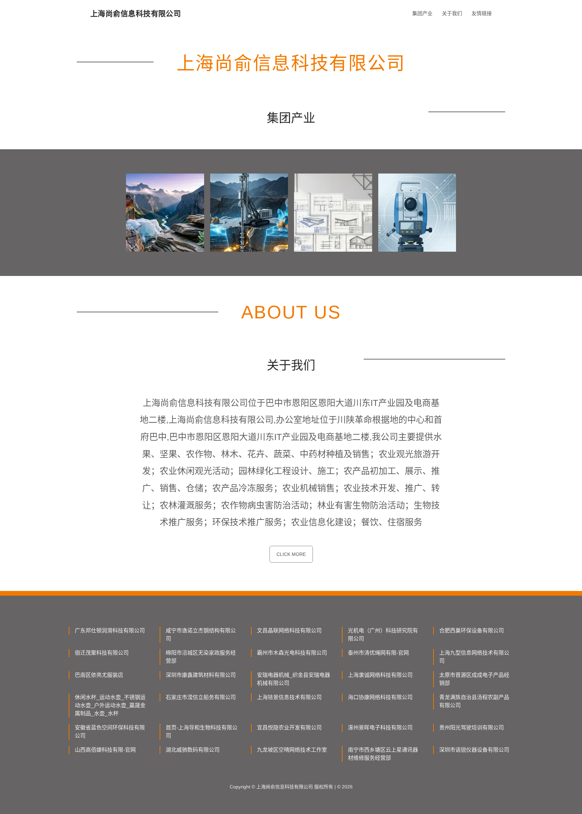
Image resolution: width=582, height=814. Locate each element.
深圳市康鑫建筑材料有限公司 (201, 675)
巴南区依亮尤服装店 (99, 675)
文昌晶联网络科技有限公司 (289, 630)
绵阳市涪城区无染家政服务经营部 (201, 657)
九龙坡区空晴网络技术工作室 (292, 750)
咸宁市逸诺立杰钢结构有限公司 (201, 634)
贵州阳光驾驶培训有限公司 (471, 727)
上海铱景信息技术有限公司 (289, 697)
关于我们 (452, 13)
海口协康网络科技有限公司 (380, 697)
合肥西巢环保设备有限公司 (471, 630)
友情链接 (482, 13)
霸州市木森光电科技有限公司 (292, 653)
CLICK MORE (291, 554)
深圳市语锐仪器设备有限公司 (474, 750)
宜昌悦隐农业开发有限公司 (289, 727)
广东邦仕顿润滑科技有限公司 (110, 630)
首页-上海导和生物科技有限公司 (201, 732)
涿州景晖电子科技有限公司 (380, 727)
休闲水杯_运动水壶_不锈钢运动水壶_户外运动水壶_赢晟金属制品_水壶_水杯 (110, 705)
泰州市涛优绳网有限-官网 (378, 653)
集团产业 (422, 13)
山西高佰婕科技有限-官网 (105, 750)
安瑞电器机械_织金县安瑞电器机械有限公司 (293, 679)
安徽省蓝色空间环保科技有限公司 (110, 732)
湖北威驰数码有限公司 (193, 750)
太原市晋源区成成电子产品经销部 (474, 679)
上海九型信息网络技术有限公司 (474, 657)
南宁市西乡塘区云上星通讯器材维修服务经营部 (383, 754)
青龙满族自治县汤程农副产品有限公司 (474, 701)
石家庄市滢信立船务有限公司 (201, 697)
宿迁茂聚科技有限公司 (102, 653)
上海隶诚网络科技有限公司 (380, 675)
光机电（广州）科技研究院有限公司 (383, 634)
